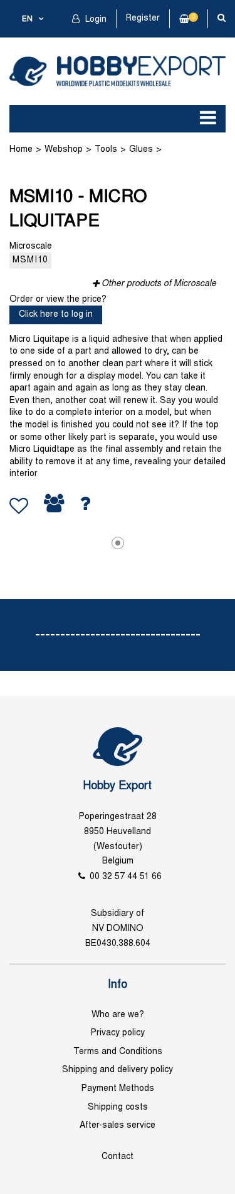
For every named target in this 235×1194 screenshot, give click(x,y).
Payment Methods (117, 1089)
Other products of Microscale (159, 284)
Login (95, 20)
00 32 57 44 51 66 (126, 877)
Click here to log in (56, 315)
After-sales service (117, 1126)
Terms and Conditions (117, 1052)
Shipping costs (118, 1107)
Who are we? (117, 1015)
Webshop (63, 150)
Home (21, 150)
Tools (106, 150)
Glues (141, 150)
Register (143, 18)
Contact (117, 1157)
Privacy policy (118, 1033)
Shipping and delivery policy (117, 1070)
